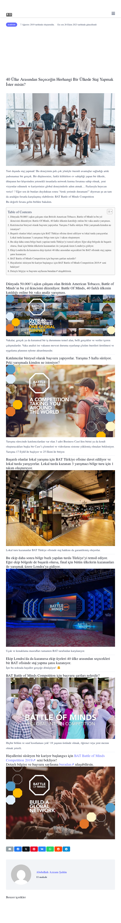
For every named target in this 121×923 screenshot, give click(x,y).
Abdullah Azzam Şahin (51, 872)
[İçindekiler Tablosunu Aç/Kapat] (108, 211)
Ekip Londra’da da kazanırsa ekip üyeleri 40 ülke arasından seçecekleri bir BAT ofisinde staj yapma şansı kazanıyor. (60, 252)
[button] (113, 13)
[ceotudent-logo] (9, 13)
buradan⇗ (66, 764)
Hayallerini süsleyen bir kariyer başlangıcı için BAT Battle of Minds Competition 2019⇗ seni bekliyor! (58, 265)
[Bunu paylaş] (18, 849)
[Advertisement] (60, 50)
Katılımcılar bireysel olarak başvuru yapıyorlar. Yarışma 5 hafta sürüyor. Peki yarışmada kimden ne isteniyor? (60, 227)
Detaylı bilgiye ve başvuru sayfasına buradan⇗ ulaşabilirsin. (40, 271)
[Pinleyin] (34, 849)
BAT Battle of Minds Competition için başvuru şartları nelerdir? (43, 258)
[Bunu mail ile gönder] (10, 849)
